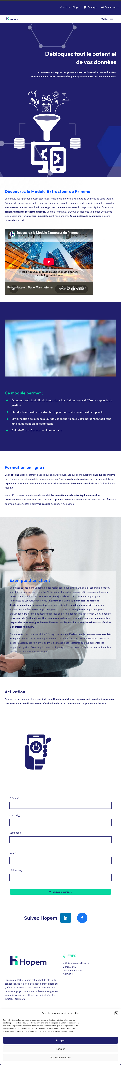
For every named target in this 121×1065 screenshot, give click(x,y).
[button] (116, 1013)
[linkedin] (65, 918)
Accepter (60, 1040)
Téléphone (15, 870)
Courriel (14, 815)
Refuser (60, 1049)
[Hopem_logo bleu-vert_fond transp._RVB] (12, 16)
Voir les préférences (60, 1057)
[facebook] (82, 918)
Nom (12, 853)
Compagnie (15, 832)
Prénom (14, 798)
